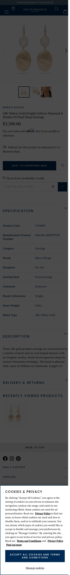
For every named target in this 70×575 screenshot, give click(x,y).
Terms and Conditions (29, 541)
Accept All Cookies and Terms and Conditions (35, 556)
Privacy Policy (43, 513)
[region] (35, 530)
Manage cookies (35, 568)
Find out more (14, 545)
